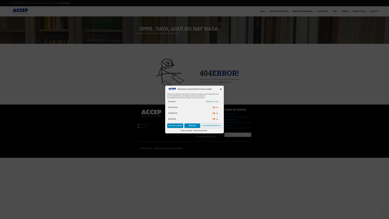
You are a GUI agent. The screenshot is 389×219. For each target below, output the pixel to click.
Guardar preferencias (211, 126)
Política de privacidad (200, 130)
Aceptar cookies (175, 126)
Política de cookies (186, 130)
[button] (221, 89)
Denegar (192, 126)
